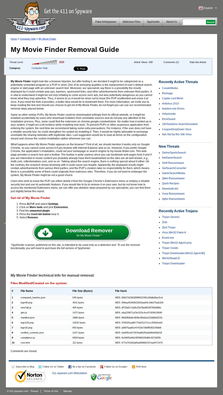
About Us (171, 21)
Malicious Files (131, 21)
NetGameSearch (172, 157)
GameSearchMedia (173, 173)
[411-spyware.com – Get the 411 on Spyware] (31, 16)
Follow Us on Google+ (116, 366)
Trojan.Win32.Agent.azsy (177, 242)
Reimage (167, 93)
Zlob (164, 222)
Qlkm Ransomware (173, 178)
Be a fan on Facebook (84, 366)
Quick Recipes (170, 183)
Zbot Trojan (169, 227)
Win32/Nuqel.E (171, 258)
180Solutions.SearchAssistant (180, 124)
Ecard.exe (168, 237)
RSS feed (141, 366)
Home (14, 39)
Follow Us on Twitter (53, 366)
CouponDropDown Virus (176, 129)
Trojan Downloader (173, 263)
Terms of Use (51, 391)
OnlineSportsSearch (174, 152)
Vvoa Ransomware (173, 193)
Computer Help (28, 39)
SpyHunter (153, 21)
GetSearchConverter (174, 168)
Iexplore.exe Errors (173, 108)
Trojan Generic (171, 217)
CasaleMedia (170, 88)
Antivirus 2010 (170, 103)
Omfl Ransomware (173, 162)
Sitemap (67, 391)
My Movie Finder (47, 39)
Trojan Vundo (170, 248)
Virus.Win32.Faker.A (174, 232)
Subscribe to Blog (25, 366)
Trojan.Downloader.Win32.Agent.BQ (183, 253)
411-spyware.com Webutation (69, 373)
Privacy (34, 391)
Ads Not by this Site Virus (177, 134)
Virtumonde (169, 113)
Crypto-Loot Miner (172, 98)
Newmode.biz (170, 188)
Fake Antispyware (105, 21)
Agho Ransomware (173, 198)
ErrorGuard (168, 119)
